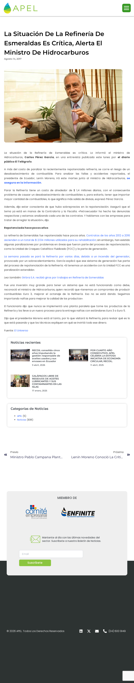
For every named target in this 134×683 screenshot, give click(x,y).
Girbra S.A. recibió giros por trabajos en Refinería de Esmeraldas (63, 277)
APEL (19, 416)
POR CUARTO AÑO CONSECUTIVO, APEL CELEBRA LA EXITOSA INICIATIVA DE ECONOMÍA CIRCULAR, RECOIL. (105, 356)
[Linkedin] (80, 631)
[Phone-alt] (105, 631)
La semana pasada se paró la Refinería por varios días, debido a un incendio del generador (66, 256)
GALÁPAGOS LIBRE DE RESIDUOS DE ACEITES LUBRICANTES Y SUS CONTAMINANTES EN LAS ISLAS (47, 381)
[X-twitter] (88, 631)
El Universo (21, 330)
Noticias (21, 419)
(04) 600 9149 (117, 631)
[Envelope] (96, 631)
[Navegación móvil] (126, 8)
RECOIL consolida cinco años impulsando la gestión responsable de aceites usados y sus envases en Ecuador (46, 356)
